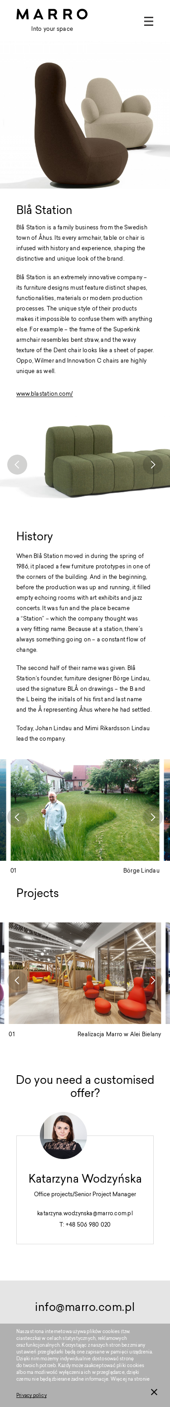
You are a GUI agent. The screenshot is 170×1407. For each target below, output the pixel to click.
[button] (17, 465)
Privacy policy (31, 1396)
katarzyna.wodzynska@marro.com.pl (85, 1214)
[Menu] (149, 21)
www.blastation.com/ (44, 395)
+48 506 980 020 (88, 1225)
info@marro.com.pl (85, 1308)
